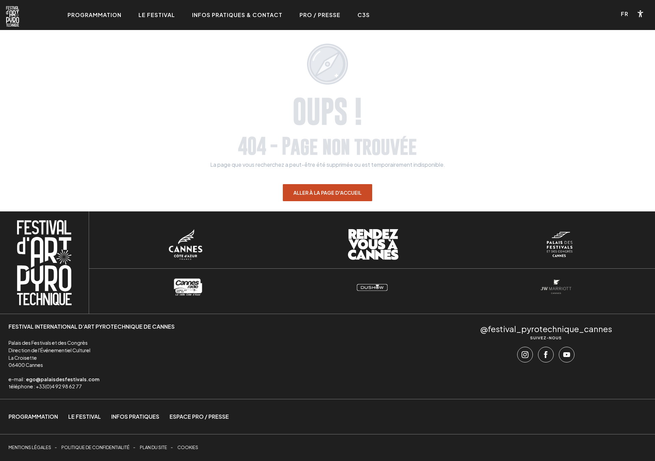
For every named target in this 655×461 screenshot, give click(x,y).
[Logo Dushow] (372, 287)
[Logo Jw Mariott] (556, 287)
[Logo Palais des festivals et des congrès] (559, 244)
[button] (625, 14)
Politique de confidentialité (95, 447)
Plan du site (153, 447)
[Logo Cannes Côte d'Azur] (185, 244)
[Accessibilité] (640, 14)
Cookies (187, 447)
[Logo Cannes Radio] (188, 286)
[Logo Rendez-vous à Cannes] (373, 244)
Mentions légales (30, 447)
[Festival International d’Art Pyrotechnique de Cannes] (12, 16)
